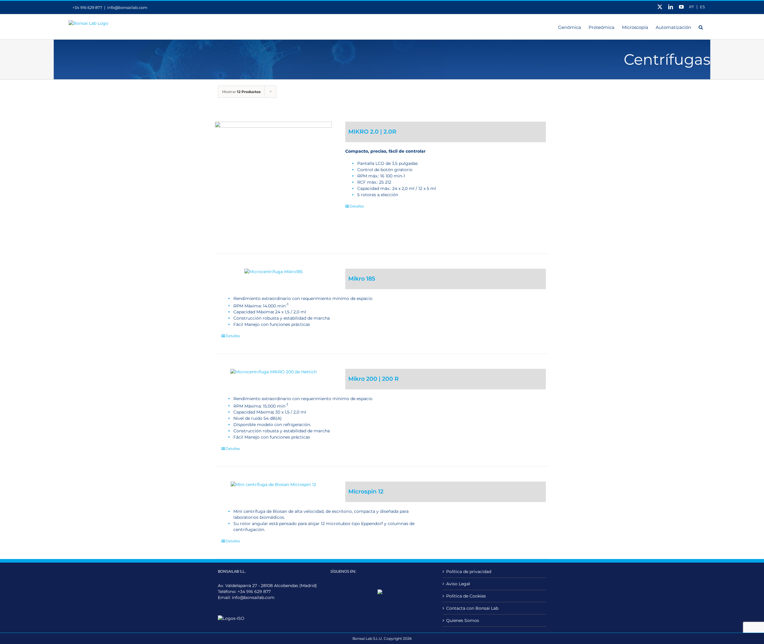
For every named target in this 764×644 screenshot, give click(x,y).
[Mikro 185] (273, 272)
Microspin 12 (365, 491)
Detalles (356, 206)
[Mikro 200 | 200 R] (273, 372)
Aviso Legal (458, 583)
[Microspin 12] (273, 484)
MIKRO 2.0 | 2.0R (372, 131)
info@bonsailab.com (127, 7)
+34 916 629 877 (254, 591)
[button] (701, 26)
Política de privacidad (468, 571)
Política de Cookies (466, 596)
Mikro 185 (361, 278)
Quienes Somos (462, 620)
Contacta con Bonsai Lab (472, 608)
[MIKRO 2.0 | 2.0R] (273, 180)
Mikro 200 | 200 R (373, 378)
